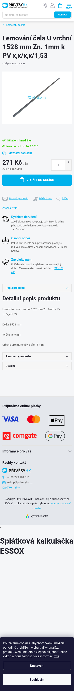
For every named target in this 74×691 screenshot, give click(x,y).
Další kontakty (11, 487)
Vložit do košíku (40, 180)
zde (56, 656)
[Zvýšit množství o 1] (68, 162)
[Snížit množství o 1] (68, 167)
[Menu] (69, 5)
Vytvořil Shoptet (39, 515)
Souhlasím (37, 679)
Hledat (62, 14)
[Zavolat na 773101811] (45, 5)
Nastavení (37, 666)
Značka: (10, 207)
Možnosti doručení (20, 153)
